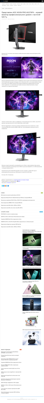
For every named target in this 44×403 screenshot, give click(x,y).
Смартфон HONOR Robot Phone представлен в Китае (11, 219)
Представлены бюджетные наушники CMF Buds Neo (11, 224)
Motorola (4, 5)
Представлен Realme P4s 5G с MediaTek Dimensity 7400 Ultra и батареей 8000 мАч (16, 197)
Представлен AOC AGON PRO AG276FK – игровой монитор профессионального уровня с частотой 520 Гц (22, 14)
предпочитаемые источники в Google (21, 179)
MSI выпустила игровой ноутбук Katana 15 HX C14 (10, 195)
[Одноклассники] (5, 186)
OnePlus (19, 5)
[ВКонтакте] (3, 186)
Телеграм (9, 182)
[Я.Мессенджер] (2, 186)
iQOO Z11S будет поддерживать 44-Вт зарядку (10, 382)
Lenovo (15, 5)
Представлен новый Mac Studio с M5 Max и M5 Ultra (11, 205)
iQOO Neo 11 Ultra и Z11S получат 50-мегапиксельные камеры (12, 216)
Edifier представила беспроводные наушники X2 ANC (32, 329)
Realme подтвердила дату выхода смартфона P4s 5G (32, 267)
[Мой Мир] (8, 186)
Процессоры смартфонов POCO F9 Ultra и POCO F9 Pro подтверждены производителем (18, 200)
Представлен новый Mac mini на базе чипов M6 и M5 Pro (12, 207)
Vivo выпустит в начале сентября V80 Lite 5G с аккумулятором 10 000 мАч (31, 281)
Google (11, 5)
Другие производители (8, 8)
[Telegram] (6, 186)
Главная (3, 8)
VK (15, 182)
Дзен (19, 181)
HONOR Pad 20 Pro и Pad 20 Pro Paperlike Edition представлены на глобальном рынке (17, 221)
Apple (8, 5)
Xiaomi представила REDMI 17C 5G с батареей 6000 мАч (11, 202)
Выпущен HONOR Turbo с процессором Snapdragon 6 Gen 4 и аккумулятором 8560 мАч (32, 296)
